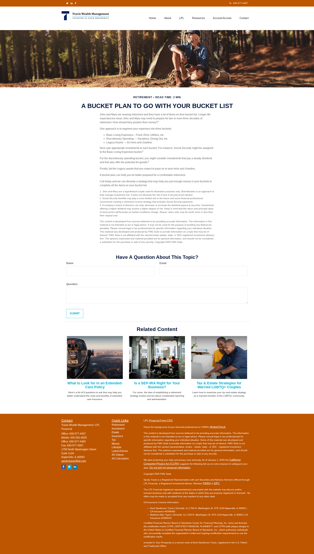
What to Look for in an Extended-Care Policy (94, 385)
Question (72, 284)
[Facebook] (75, 3)
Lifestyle (116, 447)
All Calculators (120, 458)
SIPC (217, 483)
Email (162, 263)
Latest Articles (120, 451)
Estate (115, 432)
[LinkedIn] (72, 3)
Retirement (118, 424)
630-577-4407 (240, 3)
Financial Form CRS (161, 420)
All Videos (118, 454)
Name (69, 263)
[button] (167, 18)
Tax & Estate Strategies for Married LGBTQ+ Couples (219, 385)
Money (116, 443)
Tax (114, 439)
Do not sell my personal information (169, 467)
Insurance (117, 436)
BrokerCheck (218, 427)
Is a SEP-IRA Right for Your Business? (157, 385)
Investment (118, 428)
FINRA (207, 483)
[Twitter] (67, 3)
